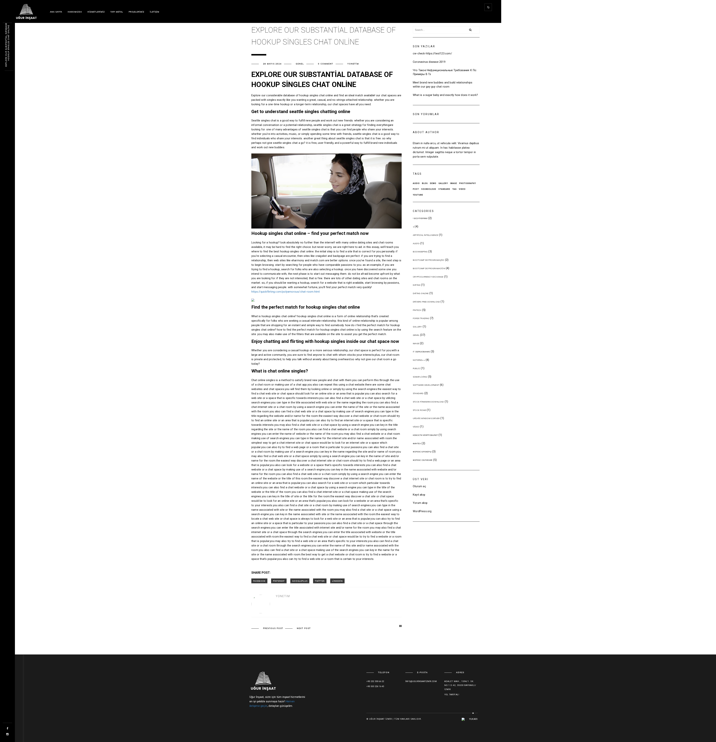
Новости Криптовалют (425, 435)
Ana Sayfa (56, 12)
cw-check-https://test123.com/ (432, 53)
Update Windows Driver (426, 418)
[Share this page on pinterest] (279, 580)
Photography (467, 183)
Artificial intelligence (425, 235)
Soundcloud (428, 189)
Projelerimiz (136, 12)
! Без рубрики (420, 218)
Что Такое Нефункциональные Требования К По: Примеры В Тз (445, 72)
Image (453, 183)
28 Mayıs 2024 (272, 64)
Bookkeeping (420, 251)
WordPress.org (422, 511)
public (416, 368)
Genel (300, 64)
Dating (416, 285)
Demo (433, 183)
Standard (444, 189)
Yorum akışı (420, 503)
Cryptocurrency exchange (428, 277)
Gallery (443, 183)
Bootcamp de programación (429, 268)
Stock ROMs (419, 410)
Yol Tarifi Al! (451, 694)
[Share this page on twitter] (319, 580)
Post (416, 189)
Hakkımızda (75, 12)
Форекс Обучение (422, 460)
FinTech (417, 310)
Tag (454, 189)
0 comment (325, 64)
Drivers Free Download (426, 302)
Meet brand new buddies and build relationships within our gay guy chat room (442, 84)
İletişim (154, 12)
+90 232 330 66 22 (375, 681)
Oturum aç (419, 486)
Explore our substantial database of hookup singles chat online (7, 43)
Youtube (418, 195)
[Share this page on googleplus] (299, 580)
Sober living (420, 377)
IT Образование (421, 352)
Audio (416, 183)
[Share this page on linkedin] (337, 580)
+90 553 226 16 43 (375, 686)
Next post (304, 628)
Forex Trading (421, 318)
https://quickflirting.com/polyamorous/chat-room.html (285, 291)
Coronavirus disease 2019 (429, 62)
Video (462, 189)
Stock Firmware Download (428, 402)
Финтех (417, 443)
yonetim (353, 64)
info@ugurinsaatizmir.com (421, 681)
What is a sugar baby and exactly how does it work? (445, 95)
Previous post (273, 628)
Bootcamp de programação (428, 260)
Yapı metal (116, 12)
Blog (425, 183)
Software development (426, 385)
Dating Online (421, 293)
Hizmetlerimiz (96, 12)
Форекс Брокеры (422, 452)
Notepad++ (419, 360)
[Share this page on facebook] (259, 580)
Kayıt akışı (419, 494)
